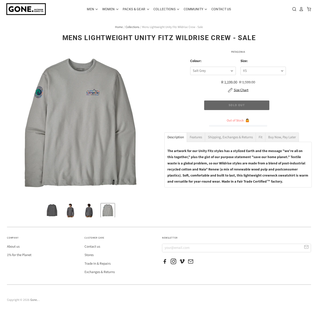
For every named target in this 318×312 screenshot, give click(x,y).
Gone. (34, 300)
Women (108, 9)
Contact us (92, 246)
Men (91, 9)
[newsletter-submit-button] (306, 248)
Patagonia (238, 52)
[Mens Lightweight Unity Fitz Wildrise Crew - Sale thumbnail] (52, 210)
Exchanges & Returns (100, 272)
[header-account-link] (300, 9)
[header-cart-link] (308, 9)
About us (13, 246)
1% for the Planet (19, 255)
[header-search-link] (293, 9)
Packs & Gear (134, 9)
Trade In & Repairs (98, 263)
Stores (89, 255)
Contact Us (221, 9)
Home (119, 27)
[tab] (175, 137)
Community (194, 9)
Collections (164, 9)
